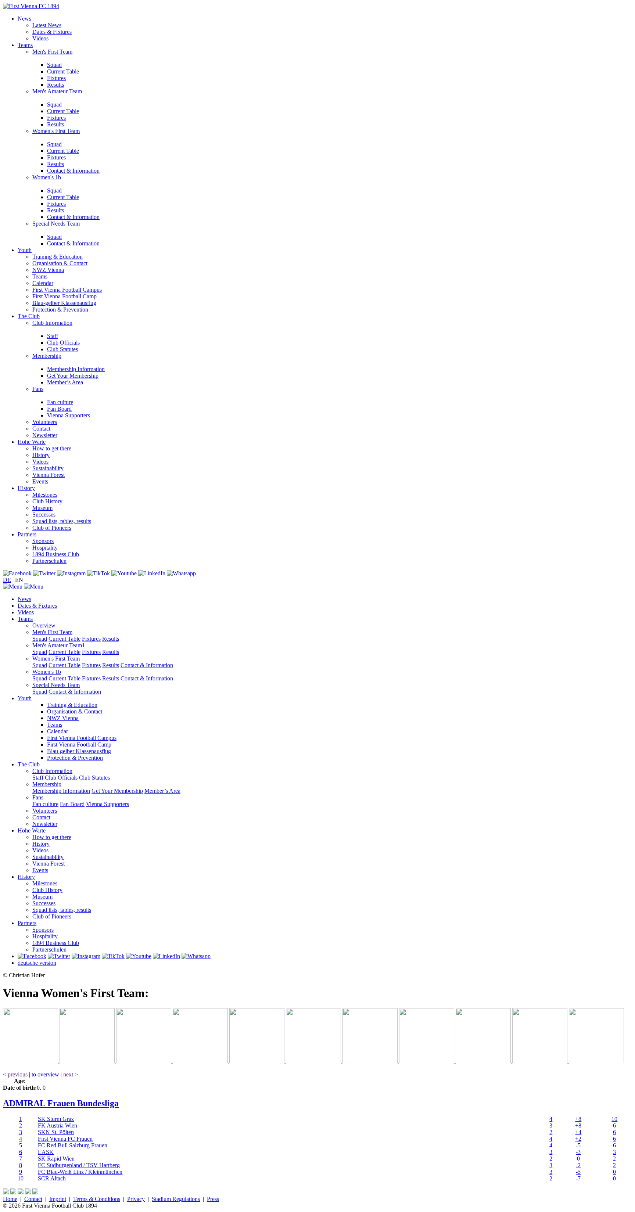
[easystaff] (370, 1061)
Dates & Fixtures (52, 32)
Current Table (63, 71)
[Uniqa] (31, 1061)
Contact (41, 428)
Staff (52, 336)
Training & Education (57, 256)
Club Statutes (62, 349)
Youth (25, 250)
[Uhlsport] (427, 1061)
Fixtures (56, 78)
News (24, 18)
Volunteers (44, 422)
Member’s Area (65, 382)
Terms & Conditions (96, 1199)
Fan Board (59, 409)
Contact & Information (73, 171)
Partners (27, 534)
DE (7, 580)
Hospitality (45, 547)
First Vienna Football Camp (64, 296)
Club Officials (63, 342)
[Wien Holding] (144, 1061)
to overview (45, 1074)
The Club (29, 316)
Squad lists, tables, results (61, 521)
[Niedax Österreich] (314, 1061)
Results (55, 85)
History (41, 455)
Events (40, 481)
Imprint (57, 1199)
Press (213, 1199)
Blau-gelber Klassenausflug (64, 303)
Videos (40, 38)
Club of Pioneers (51, 528)
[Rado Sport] (484, 1061)
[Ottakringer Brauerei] (540, 1061)
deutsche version (37, 963)
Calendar (42, 283)
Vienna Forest (48, 475)
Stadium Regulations (176, 1199)
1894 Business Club (55, 554)
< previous (15, 1074)
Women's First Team (56, 131)
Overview (43, 625)
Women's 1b (46, 177)
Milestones (44, 495)
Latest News (46, 25)
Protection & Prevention (60, 309)
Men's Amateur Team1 (58, 645)
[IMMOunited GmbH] (88, 1061)
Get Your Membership (72, 376)
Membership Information (76, 369)
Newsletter (44, 435)
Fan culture (60, 402)
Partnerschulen (49, 561)
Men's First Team (52, 51)
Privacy (136, 1199)
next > (70, 1074)
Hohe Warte (32, 442)
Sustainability (48, 468)
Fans (37, 389)
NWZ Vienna (48, 270)
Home (10, 1199)
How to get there (51, 448)
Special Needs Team (56, 223)
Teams (25, 45)
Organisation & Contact (59, 263)
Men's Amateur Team (57, 91)
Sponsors (43, 541)
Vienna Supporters (68, 415)
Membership (46, 356)
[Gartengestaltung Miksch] (201, 1061)
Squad (54, 65)
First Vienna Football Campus (67, 290)
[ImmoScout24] (257, 1061)
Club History (47, 501)
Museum (42, 508)
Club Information (52, 323)
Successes (43, 514)
